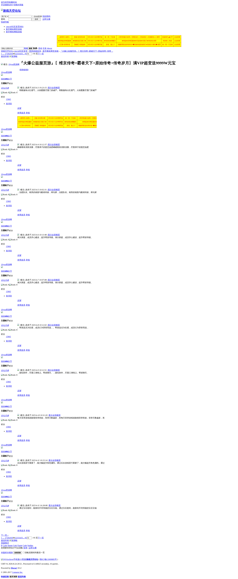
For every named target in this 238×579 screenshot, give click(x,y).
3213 (3, 79)
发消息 (9, 104)
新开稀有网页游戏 (14, 29)
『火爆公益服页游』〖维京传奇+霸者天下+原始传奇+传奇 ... (86, 51)
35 (22, 54)
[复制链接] (24, 70)
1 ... (2, 54)
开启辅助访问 (7, 5)
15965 (8, 99)
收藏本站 (13, 2)
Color (5, 545)
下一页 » (4, 535)
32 (16, 54)
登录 (25, 548)
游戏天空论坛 (7, 51)
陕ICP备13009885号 (48, 559)
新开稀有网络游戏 (14, 32)
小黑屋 (23, 559)
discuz (49, 48)
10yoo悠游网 (13, 64)
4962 (7, 79)
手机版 (17, 559)
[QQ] (3, 559)
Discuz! (14, 568)
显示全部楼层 (54, 88)
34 (20, 54)
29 (10, 54)
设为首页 (5, 2)
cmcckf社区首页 (14, 27)
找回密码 (46, 16)
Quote (19, 545)
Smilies (30, 545)
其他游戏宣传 (35, 51)
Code (25, 545)
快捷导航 (5, 22)
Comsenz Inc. (17, 572)
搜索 (26, 48)
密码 (3, 19)
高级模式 (5, 543)
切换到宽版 (18, 5)
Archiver (9, 559)
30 (12, 54)
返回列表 (5, 56)
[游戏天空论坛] (11, 10)
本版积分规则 (7, 552)
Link (15, 545)
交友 (45, 48)
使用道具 (21, 113)
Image (10, 545)
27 (6, 54)
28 (8, 54)
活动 (40, 48)
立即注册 (46, 19)
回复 (19, 108)
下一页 (41, 54)
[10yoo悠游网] (2, 64)
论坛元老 (5, 88)
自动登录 (38, 16)
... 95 (25, 54)
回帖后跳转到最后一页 (35, 552)
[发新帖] (13, 56)
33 (18, 54)
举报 (28, 113)
